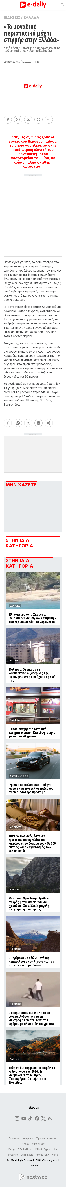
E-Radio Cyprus (43, 1149)
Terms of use (38, 1144)
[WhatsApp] (18, 120)
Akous (55, 1154)
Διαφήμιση (28, 1138)
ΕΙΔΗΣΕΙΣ (12, 17)
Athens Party (42, 1154)
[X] (28, 120)
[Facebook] (8, 120)
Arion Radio (27, 1154)
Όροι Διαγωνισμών (46, 1138)
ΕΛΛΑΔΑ (31, 17)
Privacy (25, 1144)
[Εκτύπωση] (38, 120)
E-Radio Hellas (25, 1149)
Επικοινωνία (15, 1138)
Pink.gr (12, 1149)
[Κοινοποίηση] (49, 120)
